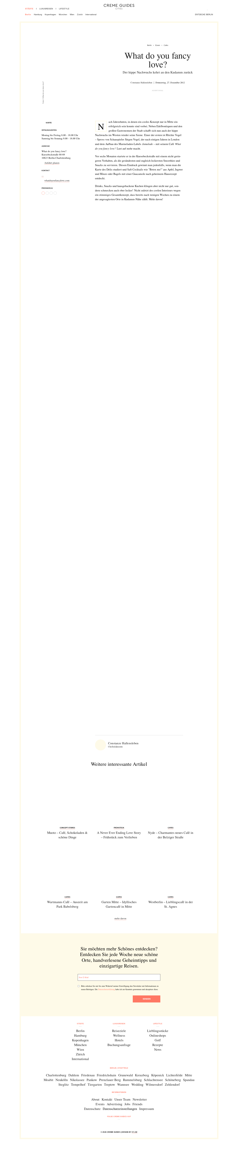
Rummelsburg (132, 1080)
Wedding (137, 1084)
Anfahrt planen (51, 162)
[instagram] (115, 1123)
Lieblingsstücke (157, 1030)
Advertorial (157, 90)
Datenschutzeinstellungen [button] (120, 1108)
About (95, 1099)
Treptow (109, 1084)
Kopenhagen (50, 14)
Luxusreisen (46, 9)
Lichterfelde (174, 1075)
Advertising (114, 1104)
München (63, 14)
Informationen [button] (119, 1092)
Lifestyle (64, 9)
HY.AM (134, 1132)
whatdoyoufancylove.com (56, 180)
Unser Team (122, 1099)
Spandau (188, 1080)
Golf (158, 1040)
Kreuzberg (142, 1075)
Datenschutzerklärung (106, 989)
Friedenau (88, 1075)
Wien (72, 14)
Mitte (188, 1075)
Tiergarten (95, 1084)
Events (100, 1104)
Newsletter (140, 1099)
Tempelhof (78, 1084)
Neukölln (62, 1080)
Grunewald (125, 1075)
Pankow (92, 1080)
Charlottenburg (56, 1075)
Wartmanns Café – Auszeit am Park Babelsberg (67, 904)
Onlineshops (157, 1035)
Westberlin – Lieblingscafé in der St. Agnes (170, 904)
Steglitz (63, 1084)
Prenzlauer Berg (110, 1080)
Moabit (48, 1080)
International (90, 14)
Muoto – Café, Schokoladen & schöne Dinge (67, 834)
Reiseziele (119, 1030)
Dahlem (73, 1075)
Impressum (146, 1108)
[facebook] (108, 1123)
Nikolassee (77, 1080)
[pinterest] (122, 1123)
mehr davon (120, 918)
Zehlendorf (172, 1084)
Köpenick (157, 1075)
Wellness (119, 1035)
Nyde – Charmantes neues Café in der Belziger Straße (170, 834)
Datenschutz (92, 1108)
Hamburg (38, 14)
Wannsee (123, 1084)
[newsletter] (129, 1123)
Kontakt (107, 1099)
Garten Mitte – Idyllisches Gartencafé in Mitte (119, 904)
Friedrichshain (106, 1075)
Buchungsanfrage (119, 1045)
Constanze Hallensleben (141, 82)
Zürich (80, 14)
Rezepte (157, 1045)
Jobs (127, 1104)
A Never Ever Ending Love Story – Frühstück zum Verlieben (119, 834)
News (157, 1049)
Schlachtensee (153, 1080)
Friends (137, 1104)
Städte (29, 9)
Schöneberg (173, 1080)
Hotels (119, 1040)
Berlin (28, 14)
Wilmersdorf (154, 1084)
